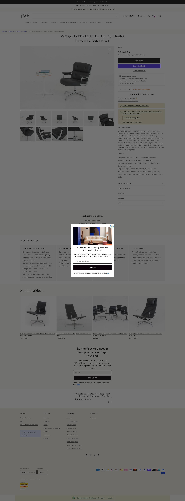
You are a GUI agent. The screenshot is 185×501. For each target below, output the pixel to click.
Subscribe (92, 267)
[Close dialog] (111, 226)
